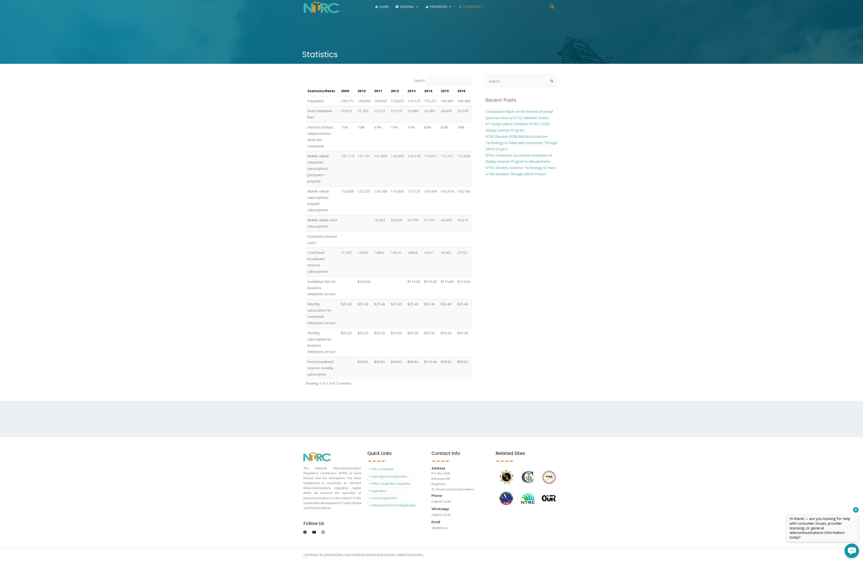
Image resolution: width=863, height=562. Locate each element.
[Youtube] (314, 532)
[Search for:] (521, 81)
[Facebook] (305, 532)
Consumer (472, 6)
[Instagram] (323, 532)
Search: (419, 80)
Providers (438, 6)
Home (384, 6)
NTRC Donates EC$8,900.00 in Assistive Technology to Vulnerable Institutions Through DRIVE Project (521, 142)
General (407, 6)
